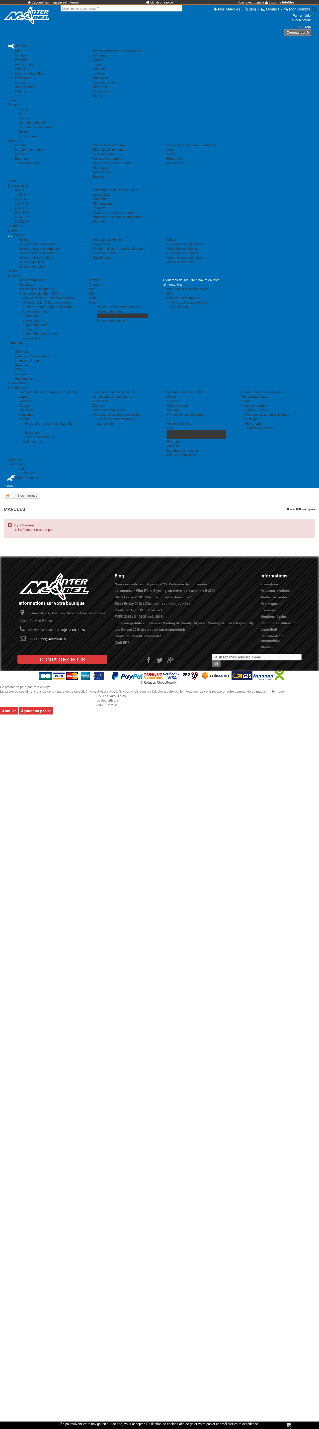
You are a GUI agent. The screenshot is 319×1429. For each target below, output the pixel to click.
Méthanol (21, 154)
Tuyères (98, 73)
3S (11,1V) (22, 203)
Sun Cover (100, 77)
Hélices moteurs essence (37, 252)
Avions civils (24, 64)
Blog (119, 575)
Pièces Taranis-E (34, 324)
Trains (97, 64)
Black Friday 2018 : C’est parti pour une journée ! (152, 603)
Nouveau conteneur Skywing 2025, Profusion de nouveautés (161, 584)
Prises (171, 154)
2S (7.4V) (22, 198)
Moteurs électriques (29, 149)
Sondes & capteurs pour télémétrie (47, 306)
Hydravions (23, 77)
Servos (94, 279)
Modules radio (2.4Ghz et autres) (46, 302)
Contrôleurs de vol (32, 122)
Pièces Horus (32, 329)
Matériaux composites (183, 450)
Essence (21, 158)
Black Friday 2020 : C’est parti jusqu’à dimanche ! (153, 597)
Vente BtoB (268, 629)
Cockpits (99, 68)
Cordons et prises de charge (113, 212)
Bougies (99, 176)
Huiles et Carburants (107, 158)
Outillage (251, 418)
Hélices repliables (31, 261)
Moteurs (21, 145)
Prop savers (175, 158)
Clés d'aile (100, 86)
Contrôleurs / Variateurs (36, 127)
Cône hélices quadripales (185, 257)
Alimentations (103, 203)
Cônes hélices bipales (183, 248)
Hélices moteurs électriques (39, 248)
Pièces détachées (110, 311)
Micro (93, 293)
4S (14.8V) (22, 207)
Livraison (267, 610)
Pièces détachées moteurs (112, 162)
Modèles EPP (103, 91)
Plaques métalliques (181, 454)
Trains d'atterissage (255, 396)
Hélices (24, 131)
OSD (18, 369)
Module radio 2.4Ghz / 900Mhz (41, 293)
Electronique (31, 315)
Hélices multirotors (32, 266)
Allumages (100, 167)
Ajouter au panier (36, 711)
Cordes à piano (178, 405)
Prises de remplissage (109, 409)
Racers (20, 68)
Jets (18, 95)
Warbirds (21, 59)
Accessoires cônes (181, 261)
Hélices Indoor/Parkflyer (36, 257)
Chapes (24, 405)
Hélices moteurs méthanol (37, 243)
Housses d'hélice (105, 252)
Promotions (269, 584)
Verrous (24, 418)
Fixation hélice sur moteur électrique (119, 248)
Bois (170, 427)
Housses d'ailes (104, 82)
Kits (18, 50)
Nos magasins (271, 603)
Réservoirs (100, 400)
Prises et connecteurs (38, 436)
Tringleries (26, 414)
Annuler (9, 711)
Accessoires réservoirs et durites (117, 414)
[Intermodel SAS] (26, 15)
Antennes (22, 365)
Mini (92, 288)
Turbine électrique (27, 162)
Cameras (21, 351)
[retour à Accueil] (7, 495)
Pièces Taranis (33, 320)
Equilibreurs (101, 257)
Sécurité (99, 221)
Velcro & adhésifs (179, 423)
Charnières (26, 409)
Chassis (24, 118)
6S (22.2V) (22, 216)
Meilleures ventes (273, 597)
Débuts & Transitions (30, 73)
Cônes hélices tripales (183, 252)
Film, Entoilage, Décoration (186, 414)
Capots (98, 59)
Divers (97, 95)
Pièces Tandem (108, 315)
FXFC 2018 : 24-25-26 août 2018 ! (139, 616)
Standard (95, 284)
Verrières (99, 55)
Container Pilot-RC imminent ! (138, 636)
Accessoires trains (254, 405)
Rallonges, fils (32, 441)
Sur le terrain (254, 423)
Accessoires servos (111, 320)
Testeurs (99, 207)
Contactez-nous (62, 659)
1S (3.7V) (22, 194)
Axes (170, 149)
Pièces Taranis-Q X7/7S (39, 333)
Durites (98, 405)
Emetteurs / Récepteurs (32, 356)
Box (170, 293)
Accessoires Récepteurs (36, 288)
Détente (20, 91)
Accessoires (28, 136)
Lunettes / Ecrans (28, 360)
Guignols (25, 400)
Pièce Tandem (32, 338)
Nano (93, 297)
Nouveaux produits (275, 590)
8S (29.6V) (22, 221)
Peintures (174, 441)
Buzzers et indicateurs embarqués (117, 216)
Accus (19, 189)
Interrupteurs (31, 432)
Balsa (171, 432)
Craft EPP (122, 642)
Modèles (21, 374)
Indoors (20, 82)
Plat (92, 302)
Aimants (173, 445)
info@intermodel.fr (53, 638)
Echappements (104, 154)
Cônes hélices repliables (184, 243)
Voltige (20, 55)
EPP (170, 418)
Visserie (173, 409)
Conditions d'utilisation (278, 623)
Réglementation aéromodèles (272, 638)
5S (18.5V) (22, 212)
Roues (245, 400)
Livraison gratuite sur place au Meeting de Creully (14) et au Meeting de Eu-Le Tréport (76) (184, 623)
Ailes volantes (25, 86)
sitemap (266, 646)
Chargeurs (100, 198)
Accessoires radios (36, 311)
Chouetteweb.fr (168, 682)
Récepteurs (27, 284)
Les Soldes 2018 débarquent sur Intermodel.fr (150, 629)
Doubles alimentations (183, 297)
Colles (171, 396)
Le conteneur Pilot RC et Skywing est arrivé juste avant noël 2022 (165, 590)
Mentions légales (273, 616)
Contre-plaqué (177, 436)
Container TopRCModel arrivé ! (138, 610)
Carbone (173, 400)
